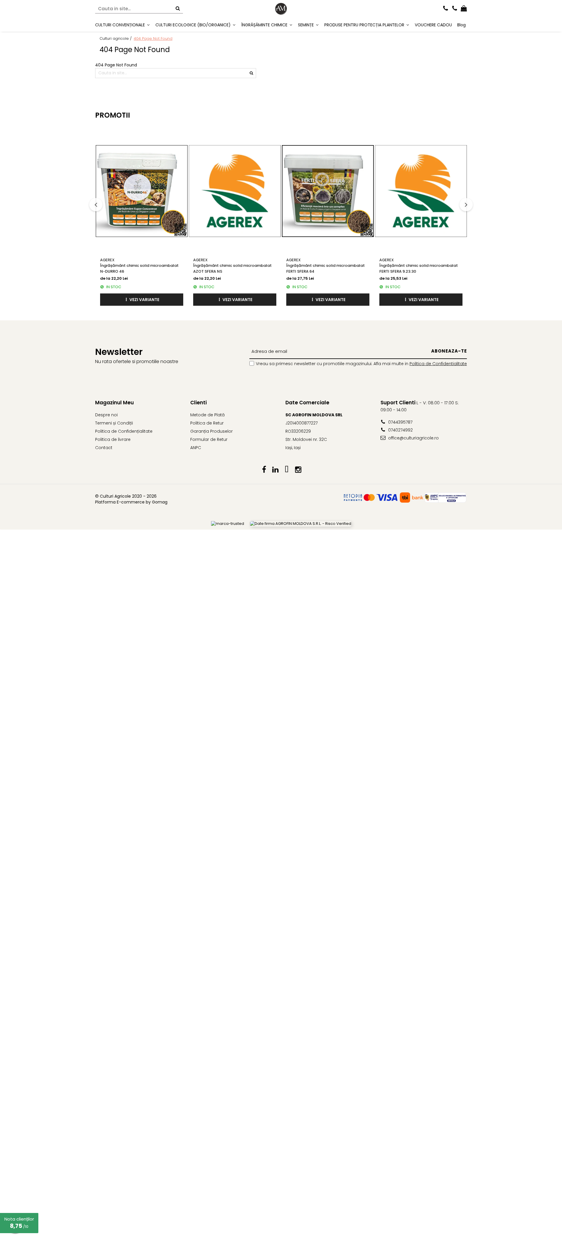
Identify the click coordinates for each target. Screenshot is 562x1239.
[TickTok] (287, 470)
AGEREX (107, 260)
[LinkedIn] (275, 470)
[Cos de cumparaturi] (464, 8)
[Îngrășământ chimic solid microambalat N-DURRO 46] (142, 191)
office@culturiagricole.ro (413, 438)
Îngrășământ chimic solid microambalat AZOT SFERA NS (232, 268)
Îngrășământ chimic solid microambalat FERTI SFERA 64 (325, 268)
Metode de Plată (207, 415)
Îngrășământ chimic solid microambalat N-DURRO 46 (139, 268)
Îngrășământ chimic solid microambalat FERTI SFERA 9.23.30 (418, 268)
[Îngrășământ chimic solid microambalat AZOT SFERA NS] (235, 191)
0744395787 (399, 422)
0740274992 (400, 430)
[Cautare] (177, 9)
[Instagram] (298, 470)
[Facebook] (264, 470)
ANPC (195, 448)
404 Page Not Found (153, 38)
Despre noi (106, 415)
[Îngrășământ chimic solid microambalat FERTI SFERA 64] (328, 191)
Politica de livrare (113, 439)
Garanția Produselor (211, 431)
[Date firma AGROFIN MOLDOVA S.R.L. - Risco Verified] (300, 524)
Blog (461, 25)
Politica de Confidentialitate (438, 364)
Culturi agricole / (116, 38)
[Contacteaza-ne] (446, 8)
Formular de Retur (208, 439)
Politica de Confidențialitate (124, 431)
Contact (103, 448)
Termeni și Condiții (114, 423)
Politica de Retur (207, 423)
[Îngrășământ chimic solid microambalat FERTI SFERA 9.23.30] (421, 191)
